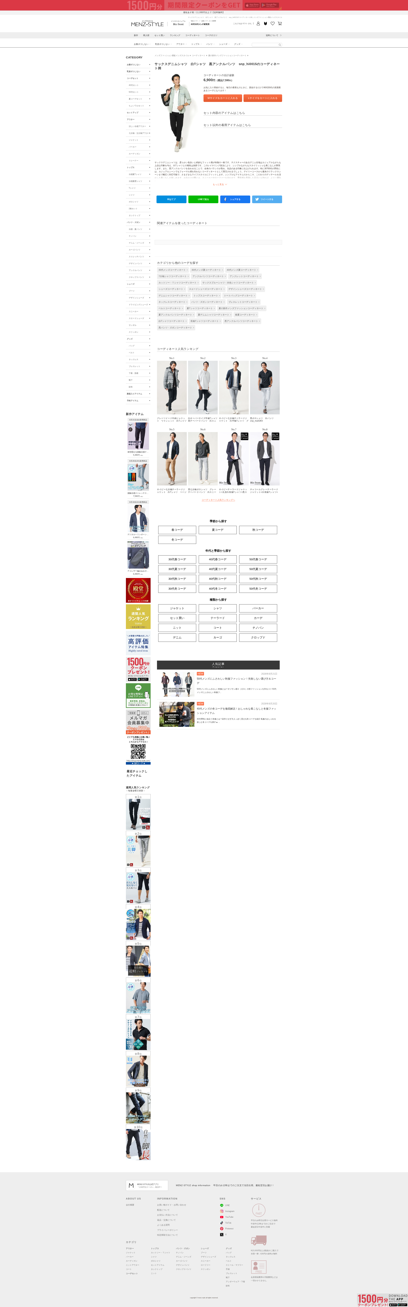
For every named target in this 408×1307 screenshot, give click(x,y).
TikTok (228, 1223)
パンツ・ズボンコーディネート (206, 302)
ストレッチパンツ (136, 256)
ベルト (132, 353)
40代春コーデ (217, 559)
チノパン (132, 236)
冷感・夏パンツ (135, 229)
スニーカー (133, 311)
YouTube (229, 1217)
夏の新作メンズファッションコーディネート (227, 55)
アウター (180, 44)
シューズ (223, 44)
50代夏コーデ (258, 569)
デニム (177, 637)
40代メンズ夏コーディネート (241, 270)
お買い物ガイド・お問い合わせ (171, 1205)
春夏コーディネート (245, 314)
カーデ (258, 618)
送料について (272, 35)
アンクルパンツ (135, 270)
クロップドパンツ (136, 277)
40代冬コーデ (217, 588)
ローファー (205, 1265)
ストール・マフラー (234, 1265)
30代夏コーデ (177, 569)
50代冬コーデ (258, 588)
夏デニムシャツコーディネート (213, 314)
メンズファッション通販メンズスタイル (172, 55)
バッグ (132, 346)
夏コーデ (217, 529)
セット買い (159, 35)
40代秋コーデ (217, 578)
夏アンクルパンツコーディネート (175, 314)
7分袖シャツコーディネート (173, 276)
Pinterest (229, 1228)
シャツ (132, 195)
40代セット (134, 85)
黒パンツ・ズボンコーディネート (175, 327)
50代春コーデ (258, 559)
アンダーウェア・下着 (235, 1282)
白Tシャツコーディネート (172, 321)
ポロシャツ (133, 202)
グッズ (237, 44)
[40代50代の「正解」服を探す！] (280, 45)
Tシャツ (132, 188)
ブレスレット (134, 366)
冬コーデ (177, 539)
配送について (163, 1210)
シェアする (235, 199)
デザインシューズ (136, 298)
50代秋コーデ (258, 578)
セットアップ (132, 112)
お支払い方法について (167, 1215)
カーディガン (134, 154)
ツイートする (267, 199)
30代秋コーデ (177, 578)
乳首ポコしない (162, 44)
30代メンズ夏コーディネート (206, 270)
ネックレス (133, 359)
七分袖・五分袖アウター (139, 133)
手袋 (228, 1269)
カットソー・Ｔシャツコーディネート (178, 282)
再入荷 (146, 35)
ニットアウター (132, 1265)
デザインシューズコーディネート (245, 289)
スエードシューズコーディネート (205, 289)
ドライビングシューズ (138, 305)
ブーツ (132, 291)
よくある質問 (163, 1225)
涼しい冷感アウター (137, 126)
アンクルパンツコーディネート (208, 276)
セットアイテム (157, 1265)
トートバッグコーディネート (238, 295)
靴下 (131, 380)
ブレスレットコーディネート (242, 302)
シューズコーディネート (171, 289)
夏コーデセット (135, 99)
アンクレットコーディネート (244, 276)
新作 (136, 35)
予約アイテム (132, 401)
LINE (227, 1205)
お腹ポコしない (141, 44)
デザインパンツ (135, 263)
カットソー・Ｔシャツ (160, 1252)
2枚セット (133, 208)
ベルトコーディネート (170, 308)
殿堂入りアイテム (134, 394)
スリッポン (133, 332)
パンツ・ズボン (133, 222)
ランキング (175, 35)
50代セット (134, 92)
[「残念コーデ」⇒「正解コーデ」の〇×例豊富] (200, 24)
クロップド (258, 637)
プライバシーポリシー (167, 1230)
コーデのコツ (211, 35)
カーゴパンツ (134, 250)
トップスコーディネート (205, 295)
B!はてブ (171, 199)
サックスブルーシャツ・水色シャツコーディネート (228, 282)
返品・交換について (166, 1220)
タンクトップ (134, 215)
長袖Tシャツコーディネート (204, 321)
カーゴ (217, 637)
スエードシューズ (136, 318)
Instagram (229, 1211)
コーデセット (132, 78)
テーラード (218, 618)
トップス (195, 44)
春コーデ (177, 529)
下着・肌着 (133, 373)
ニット (177, 627)
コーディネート (192, 35)
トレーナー (133, 160)
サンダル (132, 325)
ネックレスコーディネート (172, 302)
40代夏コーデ (217, 569)
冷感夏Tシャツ (135, 174)
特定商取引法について (167, 1235)
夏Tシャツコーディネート (200, 308)
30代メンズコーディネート (172, 270)
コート (217, 627)
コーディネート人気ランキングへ (218, 500)
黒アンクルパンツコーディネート (241, 321)
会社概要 (130, 1205)
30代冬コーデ (177, 588)
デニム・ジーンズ (136, 243)
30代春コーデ (177, 559)
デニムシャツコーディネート (173, 295)
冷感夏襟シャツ (135, 181)
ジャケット (133, 140)
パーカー (132, 147)
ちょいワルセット (136, 106)
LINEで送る (203, 199)
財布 (131, 387)
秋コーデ (258, 529)
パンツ (209, 44)
